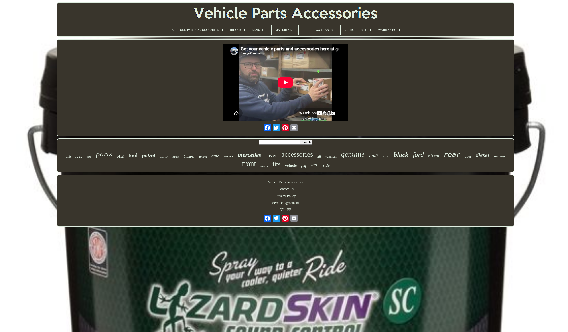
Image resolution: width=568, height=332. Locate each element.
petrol (148, 155)
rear (452, 154)
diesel (482, 155)
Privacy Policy (285, 196)
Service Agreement (285, 203)
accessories (297, 154)
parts (104, 154)
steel (89, 156)
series (228, 156)
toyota (203, 156)
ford (418, 154)
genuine (353, 154)
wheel (120, 156)
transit (175, 156)
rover (271, 155)
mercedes (249, 154)
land (385, 156)
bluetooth (164, 157)
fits (276, 164)
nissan (433, 156)
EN (282, 210)
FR (289, 210)
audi (373, 155)
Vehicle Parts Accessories (285, 182)
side (326, 165)
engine (78, 157)
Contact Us (286, 189)
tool (133, 155)
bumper (189, 156)
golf (303, 166)
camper (264, 166)
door (468, 156)
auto (215, 155)
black (401, 154)
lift (319, 156)
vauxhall (331, 156)
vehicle (291, 165)
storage (500, 156)
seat (314, 165)
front (249, 163)
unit (68, 156)
